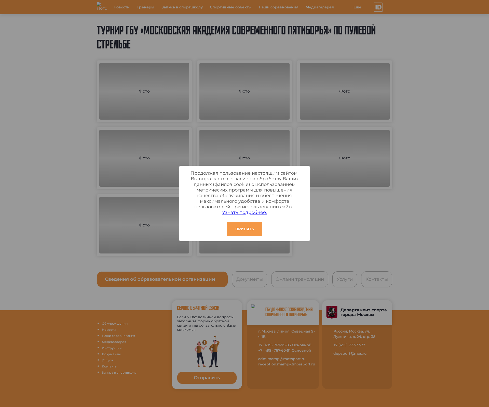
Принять (244, 229)
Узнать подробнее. (244, 212)
